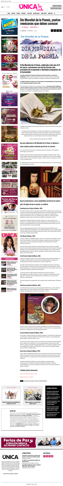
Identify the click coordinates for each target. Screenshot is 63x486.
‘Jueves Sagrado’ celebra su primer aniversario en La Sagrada (12, 275)
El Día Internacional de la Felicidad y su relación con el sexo (11, 402)
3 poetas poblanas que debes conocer (28, 373)
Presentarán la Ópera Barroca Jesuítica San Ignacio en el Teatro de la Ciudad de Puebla (53, 393)
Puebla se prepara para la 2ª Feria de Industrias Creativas (12, 263)
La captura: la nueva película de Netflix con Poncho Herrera (53, 397)
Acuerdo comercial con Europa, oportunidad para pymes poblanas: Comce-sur (53, 414)
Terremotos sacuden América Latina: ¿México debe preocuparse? (12, 269)
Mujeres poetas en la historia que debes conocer (32, 402)
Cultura (24, 458)
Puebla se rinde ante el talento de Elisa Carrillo (11, 289)
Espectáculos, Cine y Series (28, 463)
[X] (55, 30)
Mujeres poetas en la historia (26, 377)
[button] (54, 13)
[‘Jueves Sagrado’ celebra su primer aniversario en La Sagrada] (3, 276)
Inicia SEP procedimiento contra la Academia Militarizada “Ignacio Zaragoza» (53, 402)
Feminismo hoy (33, 27)
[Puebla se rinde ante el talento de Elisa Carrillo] (3, 290)
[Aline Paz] (6, 419)
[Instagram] (47, 456)
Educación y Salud (26, 467)
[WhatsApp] (60, 30)
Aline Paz (24, 30)
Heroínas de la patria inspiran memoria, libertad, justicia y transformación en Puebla (53, 408)
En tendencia (9, 265)
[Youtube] (52, 456)
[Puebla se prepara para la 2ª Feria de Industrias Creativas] (3, 263)
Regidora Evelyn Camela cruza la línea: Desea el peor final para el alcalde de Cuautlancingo (12, 282)
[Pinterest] (57, 30)
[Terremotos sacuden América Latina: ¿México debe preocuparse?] (3, 270)
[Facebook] (52, 30)
